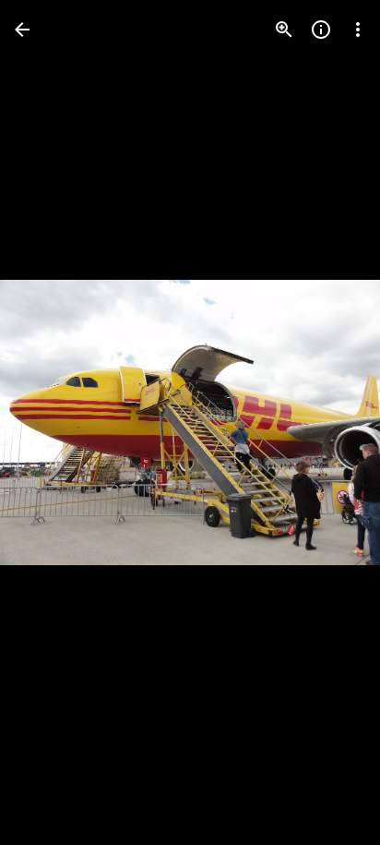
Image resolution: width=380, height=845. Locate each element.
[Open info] (321, 29)
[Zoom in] (284, 29)
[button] (51, 423)
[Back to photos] (22, 29)
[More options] (357, 29)
